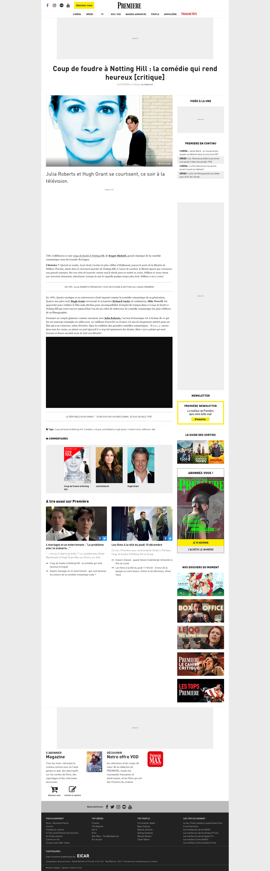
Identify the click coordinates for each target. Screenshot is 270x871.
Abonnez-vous (84, 5)
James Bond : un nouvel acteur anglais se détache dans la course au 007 (199, 153)
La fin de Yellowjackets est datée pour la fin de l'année (199, 175)
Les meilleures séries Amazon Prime (200, 832)
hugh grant (121, 429)
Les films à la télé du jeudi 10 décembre (137, 544)
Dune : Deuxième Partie (57, 823)
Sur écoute (97, 839)
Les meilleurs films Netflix (195, 839)
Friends (95, 823)
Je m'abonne (201, 542)
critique (97, 429)
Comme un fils (53, 839)
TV (102, 14)
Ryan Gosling (143, 826)
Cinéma (77, 14)
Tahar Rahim (143, 839)
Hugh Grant (133, 486)
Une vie (49, 826)
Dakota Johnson (145, 829)
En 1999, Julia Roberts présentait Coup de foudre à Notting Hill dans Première (109, 287)
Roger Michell (117, 255)
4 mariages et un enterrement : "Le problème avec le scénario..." (75, 546)
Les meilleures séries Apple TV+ (198, 836)
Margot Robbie (144, 836)
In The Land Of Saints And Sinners (62, 832)
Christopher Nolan (146, 823)
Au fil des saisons (54, 836)
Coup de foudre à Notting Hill (69, 429)
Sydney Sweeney (145, 832)
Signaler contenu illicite (72, 867)
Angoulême (170, 14)
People (155, 14)
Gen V (94, 829)
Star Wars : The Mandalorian (105, 836)
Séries (89, 14)
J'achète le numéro (200, 549)
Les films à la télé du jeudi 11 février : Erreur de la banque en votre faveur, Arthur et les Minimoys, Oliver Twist (143, 571)
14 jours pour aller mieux (58, 842)
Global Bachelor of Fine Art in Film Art (88, 861)
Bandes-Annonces (136, 14)
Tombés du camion (55, 829)
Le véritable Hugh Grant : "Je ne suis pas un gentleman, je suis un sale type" (109, 416)
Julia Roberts (102, 486)
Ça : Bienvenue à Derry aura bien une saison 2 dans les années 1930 (199, 160)
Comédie (88, 429)
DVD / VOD (116, 14)
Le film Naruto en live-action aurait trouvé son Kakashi (198, 168)
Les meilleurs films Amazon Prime (199, 842)
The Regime (97, 826)
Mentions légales (53, 867)
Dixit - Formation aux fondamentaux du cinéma (137, 861)
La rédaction (147, 84)
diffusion (146, 429)
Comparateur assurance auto (58, 861)
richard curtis (134, 429)
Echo (94, 832)
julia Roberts (108, 429)
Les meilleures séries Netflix (197, 829)
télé (153, 429)
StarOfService (110, 861)
